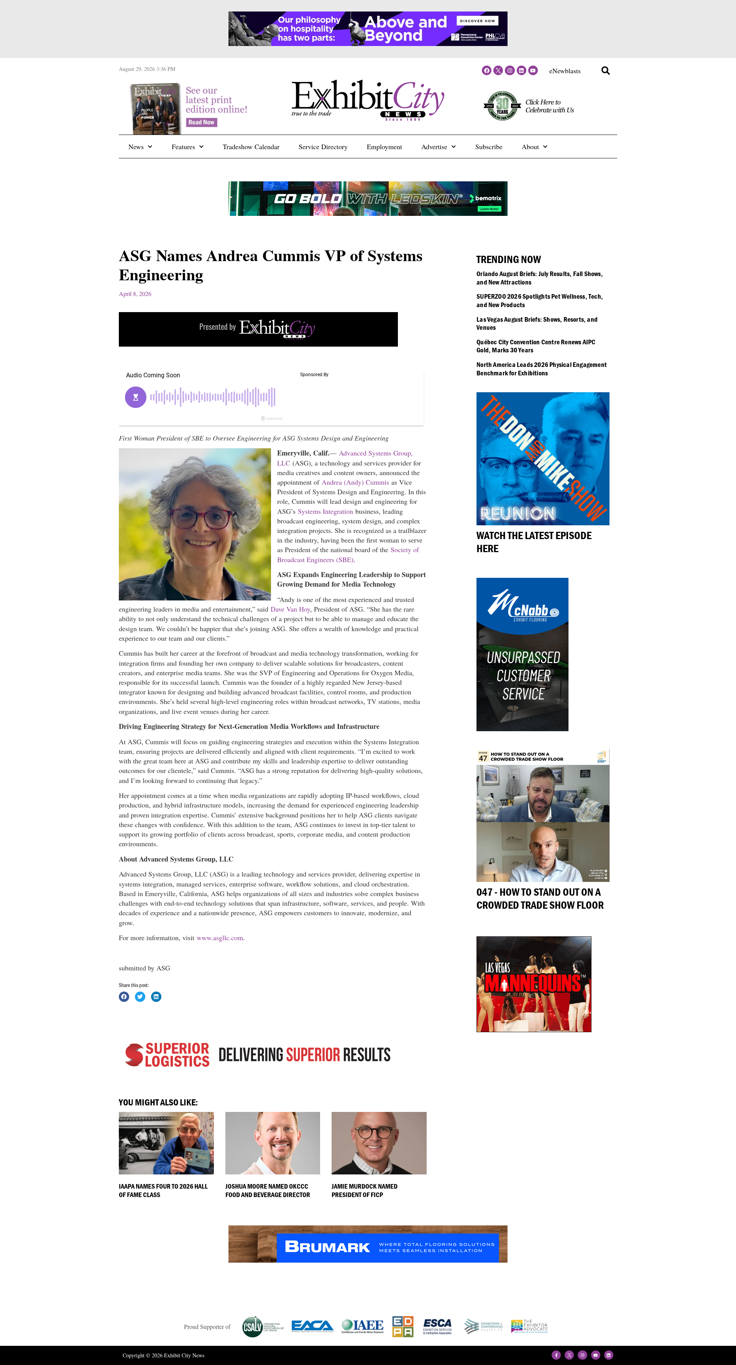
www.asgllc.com (220, 937)
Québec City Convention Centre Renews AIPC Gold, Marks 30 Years (535, 346)
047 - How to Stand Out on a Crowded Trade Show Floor (540, 898)
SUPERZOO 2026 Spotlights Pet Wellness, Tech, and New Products (539, 300)
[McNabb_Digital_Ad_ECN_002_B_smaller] (522, 728)
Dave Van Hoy (290, 608)
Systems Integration (325, 511)
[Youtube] (533, 70)
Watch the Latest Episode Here (533, 542)
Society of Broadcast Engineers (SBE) (348, 554)
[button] (605, 70)
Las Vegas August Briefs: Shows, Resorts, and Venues (537, 323)
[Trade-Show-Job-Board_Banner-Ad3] (258, 344)
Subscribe (489, 146)
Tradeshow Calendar (251, 146)
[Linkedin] (521, 70)
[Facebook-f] (556, 1355)
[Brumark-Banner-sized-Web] (368, 1260)
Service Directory (323, 146)
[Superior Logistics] (258, 1069)
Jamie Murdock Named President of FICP (365, 1190)
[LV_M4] (533, 1029)
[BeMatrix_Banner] (368, 213)
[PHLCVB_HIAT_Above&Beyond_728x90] (368, 43)
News (136, 146)
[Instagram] (509, 70)
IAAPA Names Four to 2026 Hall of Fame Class (163, 1190)
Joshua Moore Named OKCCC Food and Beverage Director (267, 1190)
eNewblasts (565, 70)
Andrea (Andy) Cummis (355, 482)
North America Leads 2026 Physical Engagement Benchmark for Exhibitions (541, 368)
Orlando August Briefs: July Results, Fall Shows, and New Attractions (539, 277)
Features (183, 146)
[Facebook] (486, 70)
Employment (384, 146)
